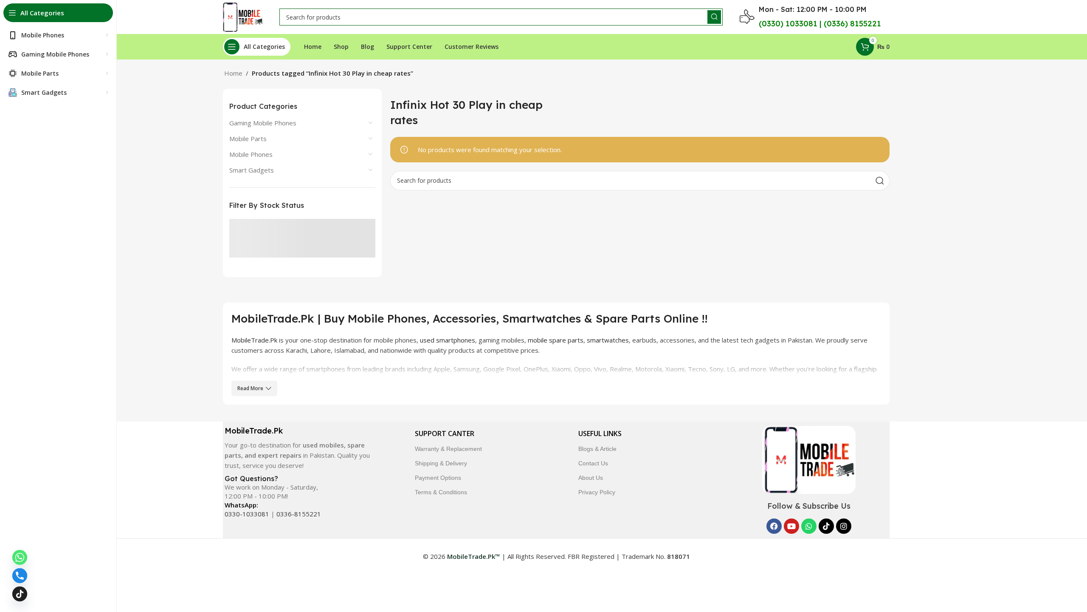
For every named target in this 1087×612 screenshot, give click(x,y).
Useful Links (600, 433)
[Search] (714, 17)
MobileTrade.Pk (254, 340)
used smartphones (447, 340)
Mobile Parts (248, 138)
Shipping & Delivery (441, 463)
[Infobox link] (296, 448)
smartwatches (608, 340)
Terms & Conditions (441, 492)
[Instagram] (843, 526)
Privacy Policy (596, 492)
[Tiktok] (826, 526)
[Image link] (809, 459)
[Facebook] (774, 526)
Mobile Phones (251, 154)
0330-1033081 (247, 514)
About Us (590, 477)
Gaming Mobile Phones (262, 123)
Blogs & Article (597, 448)
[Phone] (19, 575)
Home (233, 73)
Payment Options (438, 477)
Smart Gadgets (251, 170)
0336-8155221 (298, 514)
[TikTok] (19, 593)
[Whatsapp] (809, 526)
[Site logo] (242, 16)
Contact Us (593, 463)
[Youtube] (791, 526)
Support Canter (444, 433)
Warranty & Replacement (448, 448)
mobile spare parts (555, 340)
